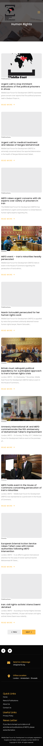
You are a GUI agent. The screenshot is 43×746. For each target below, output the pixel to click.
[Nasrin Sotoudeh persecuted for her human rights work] (21, 294)
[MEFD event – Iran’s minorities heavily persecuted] (21, 238)
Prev (15, 632)
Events (4, 251)
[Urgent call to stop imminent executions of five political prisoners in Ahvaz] (21, 65)
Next (28, 632)
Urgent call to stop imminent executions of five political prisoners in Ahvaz (20, 86)
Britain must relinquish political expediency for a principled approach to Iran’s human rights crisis (21, 371)
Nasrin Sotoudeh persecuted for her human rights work (20, 313)
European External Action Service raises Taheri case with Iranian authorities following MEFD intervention (18, 547)
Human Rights (21, 24)
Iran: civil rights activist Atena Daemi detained (20, 606)
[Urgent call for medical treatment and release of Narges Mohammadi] (21, 124)
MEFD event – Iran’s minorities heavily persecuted (21, 258)
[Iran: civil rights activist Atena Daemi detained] (21, 586)
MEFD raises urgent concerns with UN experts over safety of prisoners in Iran (21, 201)
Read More (7, 105)
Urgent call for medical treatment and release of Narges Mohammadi (20, 143)
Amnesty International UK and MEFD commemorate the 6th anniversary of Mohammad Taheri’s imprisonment (21, 429)
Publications (6, 79)
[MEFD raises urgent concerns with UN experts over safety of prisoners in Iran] (21, 180)
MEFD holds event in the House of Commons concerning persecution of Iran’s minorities (21, 488)
